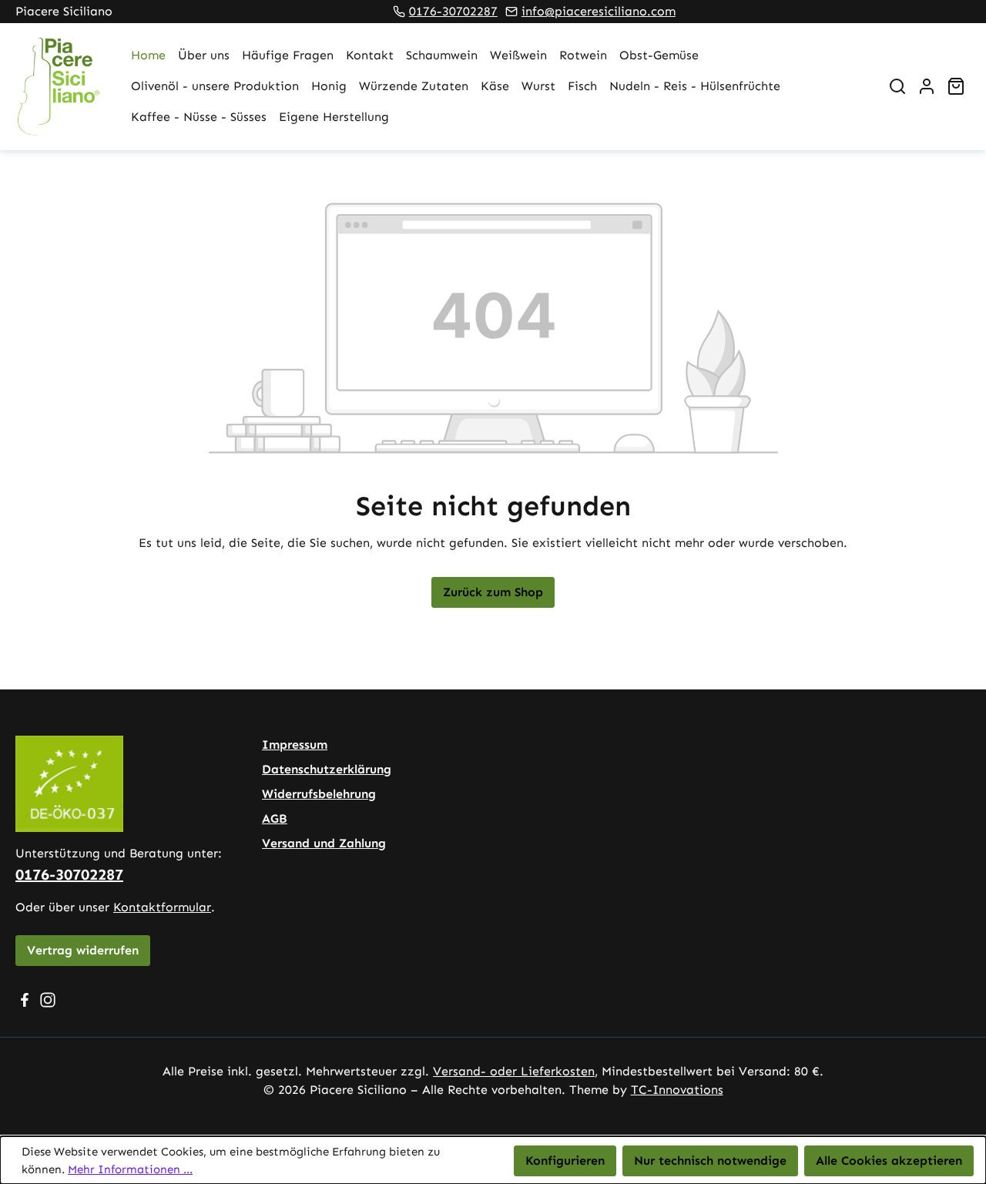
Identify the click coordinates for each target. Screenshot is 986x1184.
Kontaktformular (162, 907)
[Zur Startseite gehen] (57, 86)
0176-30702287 (453, 11)
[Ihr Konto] (926, 86)
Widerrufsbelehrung (319, 794)
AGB (274, 818)
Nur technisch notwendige (710, 1160)
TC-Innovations (677, 1089)
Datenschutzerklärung (326, 769)
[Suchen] (897, 86)
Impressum (294, 744)
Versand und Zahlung (324, 843)
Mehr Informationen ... (130, 1169)
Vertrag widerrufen (83, 950)
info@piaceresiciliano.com (599, 11)
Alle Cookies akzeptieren (889, 1160)
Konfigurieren (565, 1160)
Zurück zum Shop (493, 592)
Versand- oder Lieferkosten (514, 1071)
